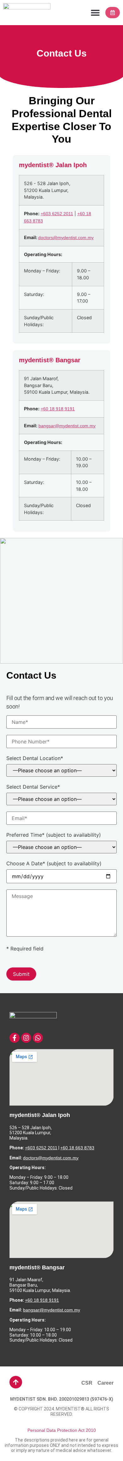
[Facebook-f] (14, 1038)
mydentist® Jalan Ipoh (39, 1115)
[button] (95, 13)
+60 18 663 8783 (77, 1147)
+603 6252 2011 (57, 213)
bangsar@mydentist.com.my (67, 425)
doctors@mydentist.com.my (66, 237)
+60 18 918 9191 (58, 408)
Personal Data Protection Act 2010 (61, 1430)
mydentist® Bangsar (37, 1267)
